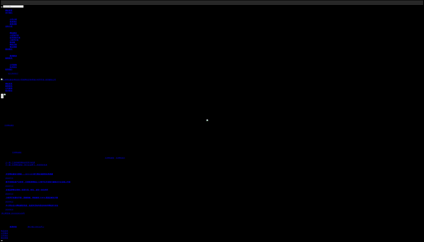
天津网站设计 (120, 158)
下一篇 (26, 165)
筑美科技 (13, 227)
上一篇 (20, 162)
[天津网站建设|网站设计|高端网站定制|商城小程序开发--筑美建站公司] (28, 80)
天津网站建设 (9, 125)
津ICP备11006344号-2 (35, 227)
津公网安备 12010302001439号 (13, 213)
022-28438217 (13, 73)
